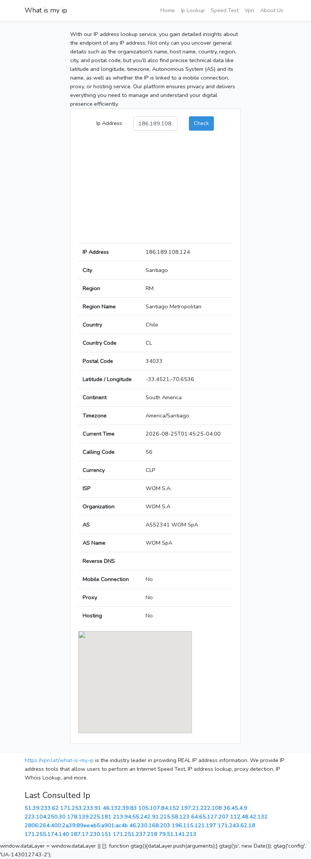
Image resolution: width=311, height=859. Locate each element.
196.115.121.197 (194, 825)
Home (167, 10)
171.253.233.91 (80, 808)
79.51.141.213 (177, 834)
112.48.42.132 (249, 816)
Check (201, 123)
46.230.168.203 (149, 825)
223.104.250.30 (45, 816)
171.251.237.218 (135, 834)
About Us (271, 10)
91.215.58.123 (171, 816)
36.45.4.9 (235, 808)
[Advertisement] (155, 190)
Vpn (249, 10)
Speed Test (225, 10)
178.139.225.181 (89, 816)
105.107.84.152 (158, 808)
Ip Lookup (193, 10)
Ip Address (109, 123)
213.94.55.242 (132, 816)
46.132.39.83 (120, 808)
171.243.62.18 (236, 825)
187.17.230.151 (91, 834)
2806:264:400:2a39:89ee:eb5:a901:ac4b (76, 825)
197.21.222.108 (201, 808)
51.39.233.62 (42, 808)
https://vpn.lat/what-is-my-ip (59, 760)
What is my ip (46, 10)
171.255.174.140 (47, 834)
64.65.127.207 (210, 816)
